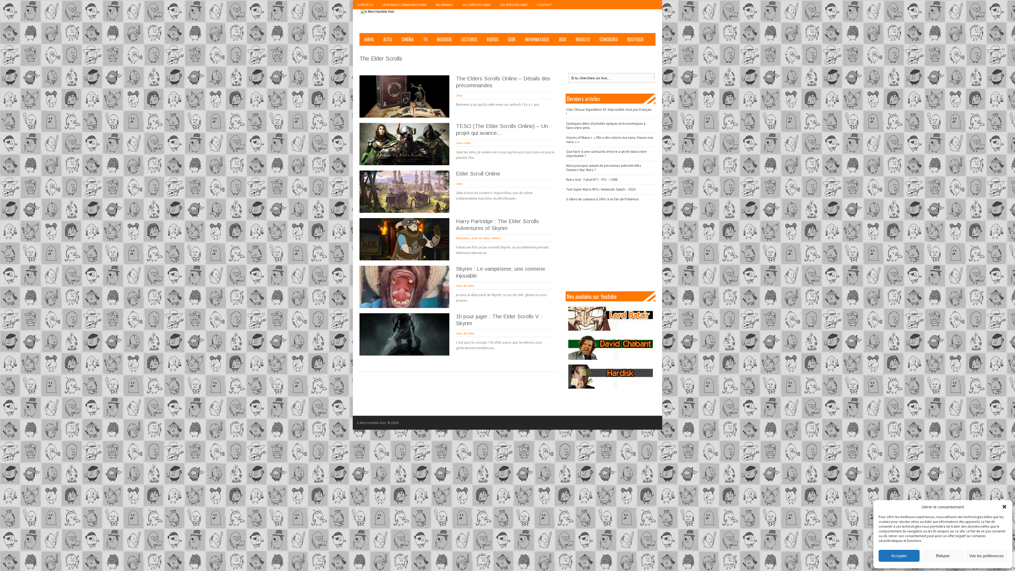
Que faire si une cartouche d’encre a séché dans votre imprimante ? (606, 153)
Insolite (583, 39)
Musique (444, 39)
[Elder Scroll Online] (404, 192)
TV (425, 39)
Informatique (537, 39)
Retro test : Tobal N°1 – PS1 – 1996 (591, 179)
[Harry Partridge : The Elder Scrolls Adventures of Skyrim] (404, 239)
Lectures (469, 39)
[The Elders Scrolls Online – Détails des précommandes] (404, 96)
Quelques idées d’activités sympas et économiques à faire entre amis (605, 125)
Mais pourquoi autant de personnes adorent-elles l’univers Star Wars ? (603, 167)
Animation (463, 238)
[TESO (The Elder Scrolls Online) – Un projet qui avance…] (404, 144)
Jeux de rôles (480, 238)
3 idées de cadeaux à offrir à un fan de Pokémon (602, 199)
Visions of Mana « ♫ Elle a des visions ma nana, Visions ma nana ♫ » (609, 139)
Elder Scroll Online (478, 174)
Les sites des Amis (513, 5)
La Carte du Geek (477, 5)
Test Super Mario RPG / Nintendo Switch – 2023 (601, 189)
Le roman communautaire (404, 5)
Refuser (943, 556)
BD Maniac (444, 5)
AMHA (369, 39)
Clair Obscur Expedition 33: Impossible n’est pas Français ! (609, 111)
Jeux (562, 39)
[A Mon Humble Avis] (377, 11)
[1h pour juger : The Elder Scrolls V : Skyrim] (404, 334)
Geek (511, 39)
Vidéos (492, 39)
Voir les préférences (986, 556)
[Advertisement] (610, 246)
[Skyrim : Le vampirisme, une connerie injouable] (404, 287)
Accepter (899, 556)
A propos (365, 5)
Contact (544, 5)
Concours (608, 39)
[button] (1004, 506)
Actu (387, 39)
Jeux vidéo (463, 143)
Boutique (635, 39)
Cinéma (408, 39)
